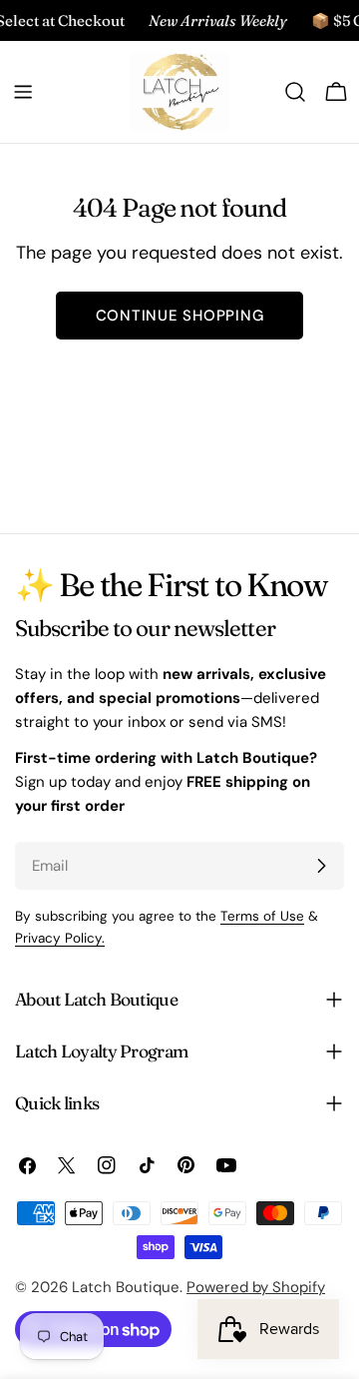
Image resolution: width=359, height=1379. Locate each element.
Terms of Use (262, 916)
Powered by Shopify (255, 1287)
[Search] (295, 92)
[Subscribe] (321, 866)
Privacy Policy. (60, 938)
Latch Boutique (126, 1287)
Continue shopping (180, 316)
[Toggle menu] (23, 92)
